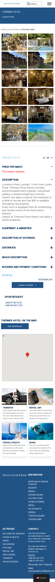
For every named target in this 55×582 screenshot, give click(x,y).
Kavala (31, 491)
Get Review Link (45, 279)
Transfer (7, 558)
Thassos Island (36, 516)
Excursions (9, 544)
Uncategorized (10, 562)
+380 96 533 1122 (36, 558)
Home (3, 29)
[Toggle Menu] (49, 3)
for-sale (7, 548)
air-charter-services (14, 534)
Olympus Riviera (36, 502)
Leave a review (25, 285)
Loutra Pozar (13, 29)
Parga (31, 505)
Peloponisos (34, 509)
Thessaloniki (35, 519)
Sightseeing (9, 555)
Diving (6, 541)
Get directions (15, 326)
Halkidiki (32, 488)
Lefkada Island (35, 495)
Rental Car (8, 551)
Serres (31, 512)
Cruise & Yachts (11, 537)
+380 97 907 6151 (36, 561)
